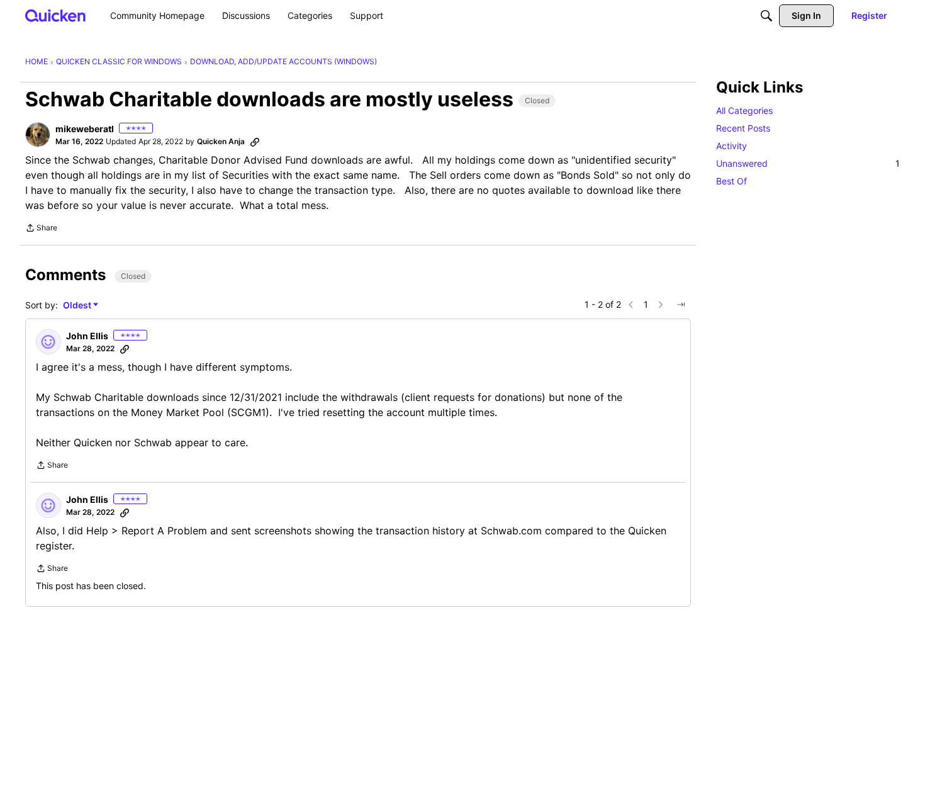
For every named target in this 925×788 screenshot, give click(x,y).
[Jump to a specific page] (681, 305)
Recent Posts (743, 128)
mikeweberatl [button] (84, 128)
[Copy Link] (254, 141)
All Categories (744, 110)
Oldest (78, 306)
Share (41, 229)
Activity (731, 145)
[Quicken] (55, 15)
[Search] (766, 15)
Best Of (731, 181)
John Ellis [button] (87, 335)
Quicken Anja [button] (221, 141)
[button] (37, 134)
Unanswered (808, 163)
